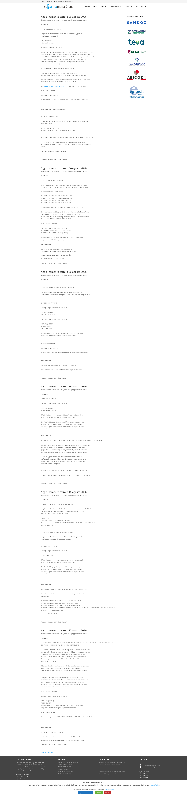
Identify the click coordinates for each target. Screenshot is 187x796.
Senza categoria (63, 774)
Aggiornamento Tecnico (79, 20)
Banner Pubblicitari (64, 764)
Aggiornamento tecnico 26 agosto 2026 (64, 16)
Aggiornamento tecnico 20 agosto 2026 (64, 271)
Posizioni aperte (63, 769)
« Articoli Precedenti (47, 752)
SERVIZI (95, 6)
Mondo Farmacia (63, 767)
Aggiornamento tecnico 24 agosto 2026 (64, 168)
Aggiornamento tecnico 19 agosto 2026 (64, 386)
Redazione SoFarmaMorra (50, 20)
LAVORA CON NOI (139, 6)
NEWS (102, 6)
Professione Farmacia (65, 771)
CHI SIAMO (86, 6)
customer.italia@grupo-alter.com (54, 86)
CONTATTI (128, 6)
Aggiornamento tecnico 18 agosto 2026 (64, 492)
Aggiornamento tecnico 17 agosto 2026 (64, 630)
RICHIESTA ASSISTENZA (115, 6)
